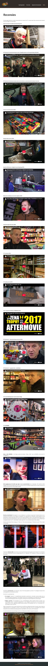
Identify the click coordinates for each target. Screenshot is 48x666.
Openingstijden (22, 4)
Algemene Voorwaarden (36, 4)
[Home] (5, 4)
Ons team (28, 4)
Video (44, 4)
